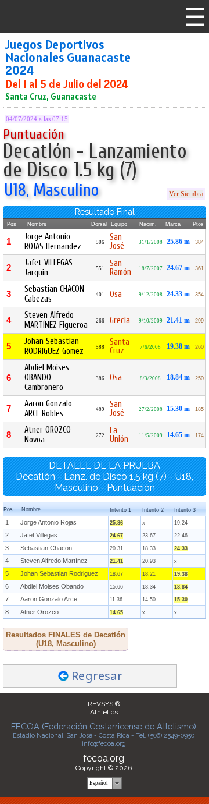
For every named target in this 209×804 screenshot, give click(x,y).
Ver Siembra (186, 194)
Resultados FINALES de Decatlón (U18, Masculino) (65, 639)
